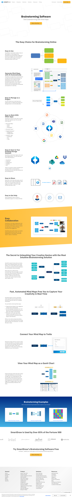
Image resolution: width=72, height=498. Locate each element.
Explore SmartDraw (55, 479)
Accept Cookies (62, 495)
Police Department (40, 485)
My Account (54, 2)
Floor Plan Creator (24, 478)
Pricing (40, 2)
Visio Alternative (54, 483)
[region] (36, 495)
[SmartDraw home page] (6, 2)
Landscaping (38, 488)
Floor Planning (39, 473)
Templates (53, 474)
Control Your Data (24, 483)
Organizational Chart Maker (26, 485)
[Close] (70, 495)
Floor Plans (53, 475)
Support (6, 477)
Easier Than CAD (24, 473)
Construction (38, 484)
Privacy (6, 479)
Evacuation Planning (40, 482)
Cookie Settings (48, 495)
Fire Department (39, 487)
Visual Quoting (39, 474)
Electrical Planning (40, 479)
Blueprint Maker (24, 489)
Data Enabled (23, 477)
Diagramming (39, 483)
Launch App (66, 2)
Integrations (23, 482)
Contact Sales (59, 2)
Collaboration (23, 480)
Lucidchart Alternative (56, 484)
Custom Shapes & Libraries (26, 475)
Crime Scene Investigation (41, 477)
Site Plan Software (24, 488)
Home (6, 473)
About (6, 478)
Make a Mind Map (35, 23)
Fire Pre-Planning (39, 478)
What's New (54, 478)
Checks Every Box (24, 479)
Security (6, 480)
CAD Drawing (23, 487)
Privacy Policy (22, 496)
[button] (14, 2)
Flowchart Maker (24, 484)
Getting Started (54, 473)
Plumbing (38, 480)
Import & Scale (24, 474)
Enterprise (7, 474)
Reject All (55, 495)
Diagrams (53, 477)
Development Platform (56, 482)
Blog (52, 480)
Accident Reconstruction (41, 475)
